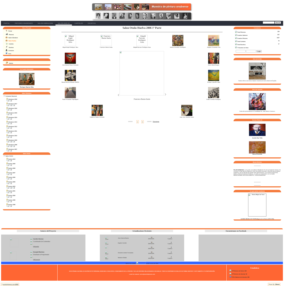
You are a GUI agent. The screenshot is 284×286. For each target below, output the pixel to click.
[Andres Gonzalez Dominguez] (177, 45)
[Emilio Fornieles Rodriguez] (213, 97)
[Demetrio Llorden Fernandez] (106, 252)
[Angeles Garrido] (106, 242)
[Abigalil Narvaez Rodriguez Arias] (142, 45)
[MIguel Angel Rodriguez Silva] (70, 45)
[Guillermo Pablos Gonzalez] (97, 115)
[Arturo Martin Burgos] (213, 63)
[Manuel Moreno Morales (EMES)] (70, 80)
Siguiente (156, 122)
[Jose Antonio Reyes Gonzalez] (70, 63)
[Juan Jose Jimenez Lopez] (186, 115)
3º (14, 105)
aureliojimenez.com (10, 284)
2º (11, 100)
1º (8, 100)
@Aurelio (36, 246)
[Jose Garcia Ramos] (106, 237)
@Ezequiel (36, 259)
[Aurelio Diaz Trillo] (257, 135)
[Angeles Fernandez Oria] (213, 45)
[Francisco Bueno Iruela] (106, 45)
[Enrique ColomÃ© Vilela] (213, 80)
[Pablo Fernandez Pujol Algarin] (70, 97)
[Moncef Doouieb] (257, 153)
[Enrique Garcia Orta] (27, 84)
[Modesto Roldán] (106, 257)
